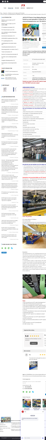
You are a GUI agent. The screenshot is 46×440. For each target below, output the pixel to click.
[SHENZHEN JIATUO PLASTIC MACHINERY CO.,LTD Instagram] (7, 1)
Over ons (23, 8)
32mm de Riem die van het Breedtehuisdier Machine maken (34, 376)
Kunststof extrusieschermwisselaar (8, 54)
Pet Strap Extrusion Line (6, 29)
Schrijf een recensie (34, 344)
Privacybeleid (4, 437)
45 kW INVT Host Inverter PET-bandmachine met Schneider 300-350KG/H (36, 409)
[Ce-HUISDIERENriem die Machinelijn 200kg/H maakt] (2, 75)
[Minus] (43, 411)
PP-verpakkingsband (5, 40)
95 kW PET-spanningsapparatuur (11, 71)
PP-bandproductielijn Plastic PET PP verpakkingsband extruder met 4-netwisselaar (18, 423)
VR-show (17, 8)
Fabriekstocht (29, 8)
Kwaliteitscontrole (3, 426)
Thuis (5, 8)
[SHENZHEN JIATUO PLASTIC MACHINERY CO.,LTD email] (2, 248)
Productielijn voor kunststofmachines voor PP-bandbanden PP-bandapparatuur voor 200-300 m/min (19, 427)
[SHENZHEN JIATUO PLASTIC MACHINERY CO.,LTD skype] (12, 248)
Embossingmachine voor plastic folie (9, 49)
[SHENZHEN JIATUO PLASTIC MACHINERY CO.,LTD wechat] (9, 248)
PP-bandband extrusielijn (6, 27)
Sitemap (1, 431)
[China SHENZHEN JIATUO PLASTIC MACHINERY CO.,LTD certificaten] (5, 89)
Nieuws (1, 429)
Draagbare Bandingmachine (7, 60)
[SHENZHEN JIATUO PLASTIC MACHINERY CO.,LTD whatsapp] (6, 248)
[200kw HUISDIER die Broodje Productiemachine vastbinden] (2, 78)
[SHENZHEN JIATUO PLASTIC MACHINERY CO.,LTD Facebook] (3, 1)
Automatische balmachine (6, 35)
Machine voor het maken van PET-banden (16, 13)
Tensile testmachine (5, 51)
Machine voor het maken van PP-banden (19, 420)
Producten (10, 8)
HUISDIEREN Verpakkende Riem (8, 38)
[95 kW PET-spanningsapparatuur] (2, 71)
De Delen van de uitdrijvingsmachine (9, 56)
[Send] (43, 438)
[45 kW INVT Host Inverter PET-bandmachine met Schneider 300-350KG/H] (36, 403)
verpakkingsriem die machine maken (8, 43)
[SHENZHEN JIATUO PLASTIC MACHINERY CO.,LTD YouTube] (5, 1)
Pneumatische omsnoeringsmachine (9, 62)
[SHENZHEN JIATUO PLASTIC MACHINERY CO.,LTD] (23, 5)
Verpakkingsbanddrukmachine (7, 47)
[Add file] (22, 438)
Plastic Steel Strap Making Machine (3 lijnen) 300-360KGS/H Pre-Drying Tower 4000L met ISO (26, 409)
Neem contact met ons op (5, 428)
